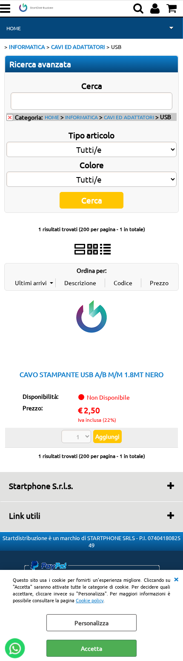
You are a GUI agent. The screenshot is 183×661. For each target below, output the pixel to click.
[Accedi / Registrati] (156, 8)
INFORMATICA (81, 117)
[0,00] (172, 8)
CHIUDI (176, 578)
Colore (92, 165)
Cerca (91, 85)
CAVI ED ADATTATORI (129, 117)
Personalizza (91, 623)
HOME (13, 28)
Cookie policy (89, 600)
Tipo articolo (91, 135)
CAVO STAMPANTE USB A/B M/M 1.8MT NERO (91, 374)
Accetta (91, 648)
